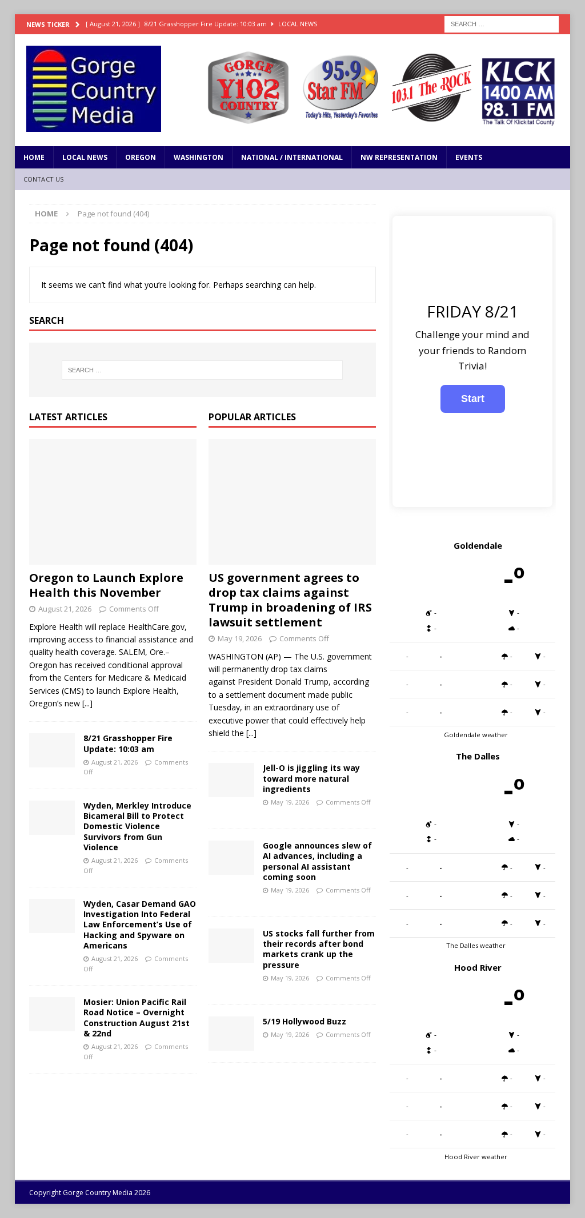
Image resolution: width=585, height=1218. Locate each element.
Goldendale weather (476, 734)
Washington (198, 157)
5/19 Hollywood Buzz (304, 1021)
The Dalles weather (476, 945)
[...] (87, 703)
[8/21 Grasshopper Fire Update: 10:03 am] (52, 750)
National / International (292, 157)
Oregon (140, 157)
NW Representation (399, 157)
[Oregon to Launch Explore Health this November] (113, 502)
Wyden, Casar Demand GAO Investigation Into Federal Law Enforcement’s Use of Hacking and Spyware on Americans (139, 924)
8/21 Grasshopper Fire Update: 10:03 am (128, 743)
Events (468, 157)
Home (34, 157)
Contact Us (43, 179)
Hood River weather (475, 1156)
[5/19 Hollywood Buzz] (231, 1033)
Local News (84, 157)
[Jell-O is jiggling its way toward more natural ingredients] (231, 780)
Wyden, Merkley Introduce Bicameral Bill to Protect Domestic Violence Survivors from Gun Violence (137, 826)
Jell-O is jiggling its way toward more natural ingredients (311, 778)
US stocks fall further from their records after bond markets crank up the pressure (319, 949)
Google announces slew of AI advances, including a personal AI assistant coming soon (317, 861)
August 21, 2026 (64, 609)
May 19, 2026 (240, 638)
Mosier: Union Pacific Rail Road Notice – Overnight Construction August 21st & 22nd (136, 1017)
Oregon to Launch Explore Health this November (106, 585)
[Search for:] (501, 23)
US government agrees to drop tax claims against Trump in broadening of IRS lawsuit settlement (290, 600)
